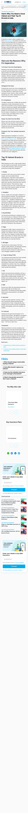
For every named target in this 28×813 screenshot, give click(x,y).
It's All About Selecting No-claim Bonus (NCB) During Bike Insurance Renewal (10, 502)
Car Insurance (12, 438)
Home (2, 6)
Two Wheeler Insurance (11, 6)
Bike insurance (8, 40)
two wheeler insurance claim (9, 139)
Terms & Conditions (19, 485)
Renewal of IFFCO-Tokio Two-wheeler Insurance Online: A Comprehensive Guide (9, 510)
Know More (11, 407)
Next (16, 412)
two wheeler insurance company (17, 148)
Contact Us (18, 2)
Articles (19, 6)
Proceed (14, 489)
